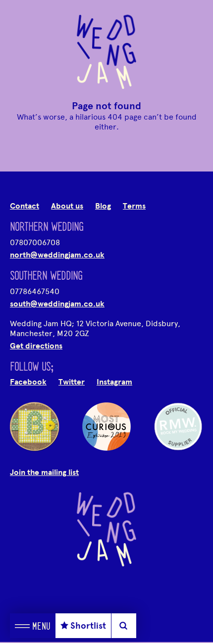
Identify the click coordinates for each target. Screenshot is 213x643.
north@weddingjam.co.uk (57, 255)
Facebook (28, 382)
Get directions (36, 346)
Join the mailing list (44, 472)
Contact (24, 206)
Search (123, 625)
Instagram (114, 382)
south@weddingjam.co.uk (57, 304)
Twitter (71, 382)
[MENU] (22, 625)
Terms (134, 206)
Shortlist (88, 625)
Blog (103, 206)
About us (67, 206)
